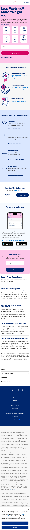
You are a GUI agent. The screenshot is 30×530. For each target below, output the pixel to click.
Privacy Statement (11, 517)
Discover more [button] (15, 382)
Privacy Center (15, 411)
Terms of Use (15, 408)
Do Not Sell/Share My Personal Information (15, 413)
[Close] (28, 509)
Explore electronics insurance (16, 159)
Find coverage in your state (15, 175)
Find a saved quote (6, 57)
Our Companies (15, 416)
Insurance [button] (15, 377)
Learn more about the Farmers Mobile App (13, 240)
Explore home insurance (14, 143)
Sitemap (15, 397)
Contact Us (15, 403)
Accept (15, 527)
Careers (15, 400)
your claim (17, 190)
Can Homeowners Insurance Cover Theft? (13, 323)
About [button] (15, 369)
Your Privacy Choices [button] (15, 419)
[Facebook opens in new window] (7, 390)
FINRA (10, 489)
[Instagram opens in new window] (18, 390)
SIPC (14, 489)
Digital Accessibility (15, 405)
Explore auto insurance (14, 128)
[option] (6, 30)
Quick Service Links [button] (15, 373)
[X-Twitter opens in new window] (12, 390)
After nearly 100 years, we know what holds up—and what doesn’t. (20, 77)
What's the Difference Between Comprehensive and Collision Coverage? (13, 289)
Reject (15, 523)
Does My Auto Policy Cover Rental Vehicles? (14, 338)
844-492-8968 (5, 24)
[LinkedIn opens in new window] (23, 390)
